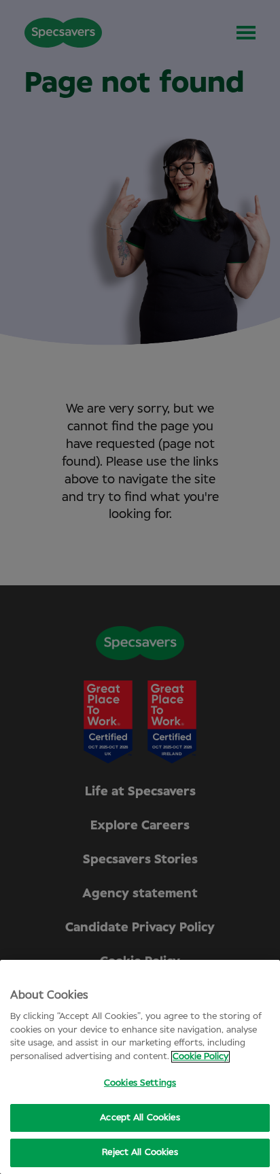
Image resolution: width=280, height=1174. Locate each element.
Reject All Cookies (139, 1152)
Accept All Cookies (139, 1117)
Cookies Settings (140, 1083)
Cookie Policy (200, 1056)
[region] (140, 1067)
